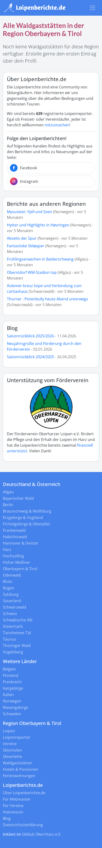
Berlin (8, 504)
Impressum (13, 812)
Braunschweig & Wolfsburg (27, 511)
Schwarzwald (14, 607)
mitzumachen (57, 125)
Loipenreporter (16, 737)
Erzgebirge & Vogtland (23, 517)
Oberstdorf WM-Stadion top (32, 272)
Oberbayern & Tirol (20, 568)
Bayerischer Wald (18, 498)
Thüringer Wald (17, 645)
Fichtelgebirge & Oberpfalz (26, 524)
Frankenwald (14, 530)
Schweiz (10, 613)
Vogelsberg (13, 652)
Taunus (9, 639)
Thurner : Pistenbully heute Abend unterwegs (47, 299)
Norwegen (12, 701)
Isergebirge (13, 688)
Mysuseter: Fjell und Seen (29, 211)
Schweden (12, 713)
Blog (12, 328)
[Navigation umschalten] (92, 8)
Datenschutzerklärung (23, 824)
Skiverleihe (12, 756)
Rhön (7, 581)
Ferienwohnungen (19, 775)
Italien (8, 694)
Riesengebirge (15, 707)
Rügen (8, 588)
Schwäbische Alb (17, 620)
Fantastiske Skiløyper (25, 245)
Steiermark (13, 626)
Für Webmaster (17, 799)
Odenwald (12, 575)
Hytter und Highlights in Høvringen (38, 225)
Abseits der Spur (22, 238)
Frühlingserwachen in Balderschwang (40, 259)
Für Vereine (13, 805)
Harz (7, 549)
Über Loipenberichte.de (24, 792)
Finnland (10, 675)
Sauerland (12, 600)
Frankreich (12, 681)
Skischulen (12, 750)
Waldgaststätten (17, 762)
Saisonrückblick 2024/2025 (30, 356)
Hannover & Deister (20, 543)
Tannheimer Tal (17, 632)
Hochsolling (13, 556)
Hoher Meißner (16, 562)
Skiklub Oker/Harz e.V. (41, 834)
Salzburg (11, 594)
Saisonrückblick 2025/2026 (30, 336)
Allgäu (8, 492)
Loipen (9, 730)
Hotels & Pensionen (20, 769)
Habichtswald (15, 536)
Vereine (10, 743)
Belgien (9, 669)
